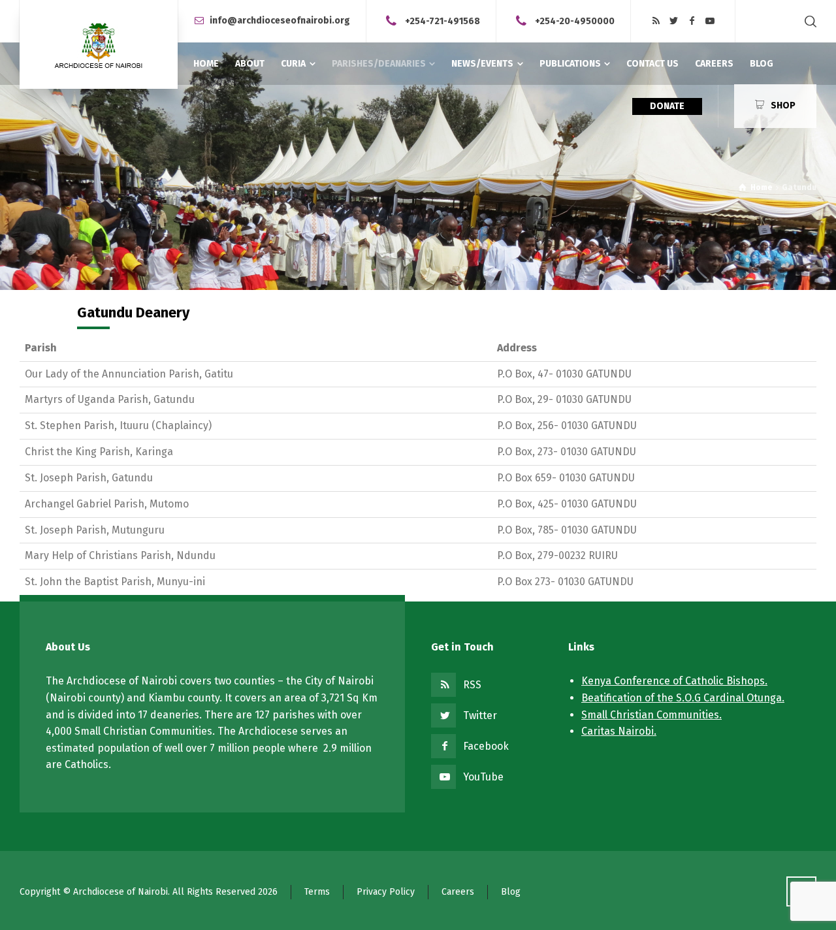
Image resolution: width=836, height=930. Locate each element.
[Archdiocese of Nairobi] (99, 44)
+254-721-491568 (442, 20)
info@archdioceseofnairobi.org (280, 20)
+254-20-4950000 (575, 20)
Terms (317, 891)
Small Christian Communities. (651, 715)
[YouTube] (709, 21)
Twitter (480, 715)
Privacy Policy (386, 891)
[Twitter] (674, 21)
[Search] (807, 21)
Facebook (486, 746)
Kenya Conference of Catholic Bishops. (674, 681)
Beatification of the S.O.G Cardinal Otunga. (682, 698)
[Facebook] (692, 21)
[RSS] (655, 21)
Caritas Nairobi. (618, 731)
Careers (458, 891)
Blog (511, 891)
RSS (472, 685)
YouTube (483, 777)
